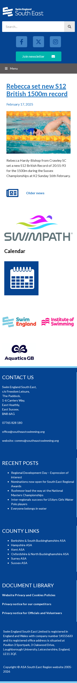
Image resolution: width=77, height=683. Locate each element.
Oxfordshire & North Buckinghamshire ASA (40, 554)
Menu (14, 68)
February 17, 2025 (19, 104)
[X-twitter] (38, 41)
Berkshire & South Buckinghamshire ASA (38, 540)
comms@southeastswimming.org (37, 440)
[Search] (69, 26)
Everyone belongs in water (29, 508)
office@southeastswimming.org (23, 431)
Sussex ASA (19, 563)
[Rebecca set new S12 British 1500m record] (38, 132)
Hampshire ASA (21, 545)
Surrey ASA (19, 558)
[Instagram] (55, 41)
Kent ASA (18, 549)
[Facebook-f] (21, 41)
